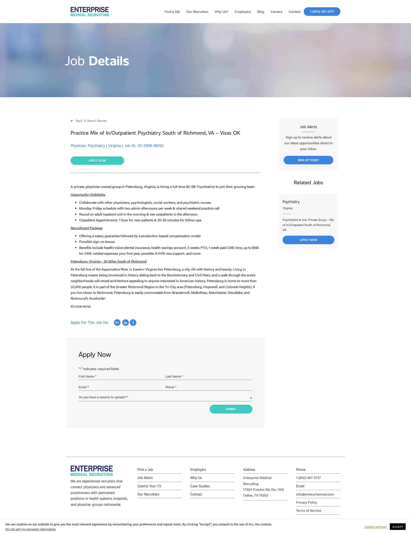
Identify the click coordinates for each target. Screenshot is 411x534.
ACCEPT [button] (397, 527)
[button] (89, 120)
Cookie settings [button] (376, 527)
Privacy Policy (306, 502)
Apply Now (308, 240)
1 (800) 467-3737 (308, 477)
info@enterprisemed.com (315, 494)
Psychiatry (291, 201)
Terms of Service (308, 510)
